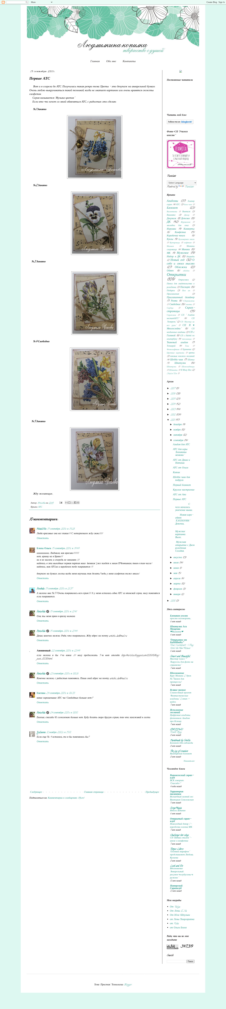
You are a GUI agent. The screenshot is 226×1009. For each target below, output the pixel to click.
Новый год (177, 260)
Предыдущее (152, 792)
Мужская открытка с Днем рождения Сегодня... (183, 546)
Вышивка (171, 215)
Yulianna (41, 732)
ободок (186, 271)
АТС (40, 507)
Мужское (182, 253)
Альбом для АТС (181, 445)
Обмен (170, 271)
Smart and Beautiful (180, 656)
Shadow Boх (172, 373)
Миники (186, 250)
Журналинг (185, 222)
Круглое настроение (183, 490)
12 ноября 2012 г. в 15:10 (58, 732)
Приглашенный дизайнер (180, 298)
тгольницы (187, 339)
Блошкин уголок (179, 616)
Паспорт (185, 287)
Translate (189, 187)
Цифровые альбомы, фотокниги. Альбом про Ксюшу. (180, 718)
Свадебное (174, 304)
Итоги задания (177, 811)
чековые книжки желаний (182, 356)
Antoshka (41, 612)
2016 (173, 394)
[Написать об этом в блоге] (69, 502)
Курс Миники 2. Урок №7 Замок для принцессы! (180, 679)
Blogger (128, 985)
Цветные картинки (175, 353)
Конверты (189, 229)
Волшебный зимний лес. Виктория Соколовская (182, 798)
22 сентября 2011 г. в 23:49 (65, 651)
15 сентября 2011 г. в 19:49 (65, 548)
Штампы (173, 370)
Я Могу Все (186, 370)
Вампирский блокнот (181, 754)
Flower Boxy (176, 732)
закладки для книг (178, 225)
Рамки (174, 301)
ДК (169, 222)
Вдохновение (177, 673)
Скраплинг (171, 315)
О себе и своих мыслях (180, 262)
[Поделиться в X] (72, 502)
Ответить (43, 538)
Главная (95, 61)
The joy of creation (179, 751)
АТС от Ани (179, 495)
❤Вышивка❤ (176, 632)
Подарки (171, 291)
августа (178, 558)
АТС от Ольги (180, 468)
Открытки (176, 275)
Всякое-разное (178, 690)
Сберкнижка (188, 301)
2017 (173, 388)
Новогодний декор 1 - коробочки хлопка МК (181, 825)
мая (175, 573)
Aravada (40, 589)
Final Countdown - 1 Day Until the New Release (181, 646)
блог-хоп (188, 204)
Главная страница (93, 792)
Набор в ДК (173, 257)
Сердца (170, 308)
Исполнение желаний (176, 711)
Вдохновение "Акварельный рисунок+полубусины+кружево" (181, 873)
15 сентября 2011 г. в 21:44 (63, 631)
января (177, 594)
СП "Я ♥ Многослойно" (180, 327)
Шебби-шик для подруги (181, 479)
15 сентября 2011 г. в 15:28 (60, 529)
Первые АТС (179, 499)
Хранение (187, 349)
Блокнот (172, 208)
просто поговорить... (180, 619)
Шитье (191, 360)
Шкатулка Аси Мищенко (178, 628)
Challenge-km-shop (179, 835)
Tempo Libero (176, 849)
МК (168, 253)
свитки (189, 304)
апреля (177, 579)
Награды (190, 257)
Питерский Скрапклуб (176, 887)
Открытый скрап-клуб (180, 820)
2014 (173, 404)
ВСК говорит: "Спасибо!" (177, 782)
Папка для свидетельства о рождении (180, 285)
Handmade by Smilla (180, 740)
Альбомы (172, 201)
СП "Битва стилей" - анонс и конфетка (180, 839)
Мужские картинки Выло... (181, 533)
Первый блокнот (182, 485)
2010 (173, 601)
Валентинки (172, 211)
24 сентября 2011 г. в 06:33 (60, 693)
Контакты (129, 61)
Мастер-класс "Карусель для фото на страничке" (181, 662)
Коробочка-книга (176, 236)
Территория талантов (176, 793)
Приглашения (173, 294)
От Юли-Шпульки (180, 915)
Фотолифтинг (173, 349)
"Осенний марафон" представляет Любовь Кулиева (181, 855)
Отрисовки (183, 280)
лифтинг (188, 242)
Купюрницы (175, 242)
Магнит (170, 246)
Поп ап (186, 290)
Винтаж (186, 212)
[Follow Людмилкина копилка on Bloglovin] (180, 123)
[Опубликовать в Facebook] (75, 502)
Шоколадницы (188, 367)
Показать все (189, 761)
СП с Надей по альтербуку (180, 337)
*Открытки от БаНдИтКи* (178, 641)
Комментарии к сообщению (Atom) (66, 798)
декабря (177, 425)
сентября (178, 440)
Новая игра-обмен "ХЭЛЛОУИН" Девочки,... (183, 519)
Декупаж (171, 219)
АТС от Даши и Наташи (181, 461)
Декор (186, 215)
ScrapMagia (176, 808)
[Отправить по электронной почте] (66, 502)
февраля (178, 589)
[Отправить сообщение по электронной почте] (60, 503)
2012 (173, 415)
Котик (176, 473)
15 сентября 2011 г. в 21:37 (58, 589)
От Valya (175, 907)
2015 (173, 399)
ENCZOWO (176, 729)
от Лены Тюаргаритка (182, 919)
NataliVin (41, 529)
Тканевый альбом (177, 343)
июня (176, 568)
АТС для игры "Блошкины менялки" (180, 452)
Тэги (187, 346)
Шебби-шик (176, 360)
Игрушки (171, 229)
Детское (185, 219)
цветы (191, 353)
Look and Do (176, 866)
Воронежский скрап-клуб (181, 777)
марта (177, 584)
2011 (172, 420)
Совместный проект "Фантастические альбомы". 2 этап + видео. (180, 697)
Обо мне (111, 61)
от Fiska (174, 924)
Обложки (181, 267)
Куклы (170, 239)
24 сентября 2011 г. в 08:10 (63, 713)
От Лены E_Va (178, 911)
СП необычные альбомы (180, 330)
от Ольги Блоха (178, 928)
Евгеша (41, 693)
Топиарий (171, 346)
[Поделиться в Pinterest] (78, 502)
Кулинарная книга (186, 239)
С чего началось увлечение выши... (183, 507)
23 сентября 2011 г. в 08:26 (64, 674)
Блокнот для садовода (181, 743)
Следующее (36, 792)
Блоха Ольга (44, 548)
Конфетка (180, 232)
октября (178, 435)
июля (176, 563)
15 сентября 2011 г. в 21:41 (63, 612)
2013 (173, 409)
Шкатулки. (171, 367)
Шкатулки (180, 363)
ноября (177, 430)
